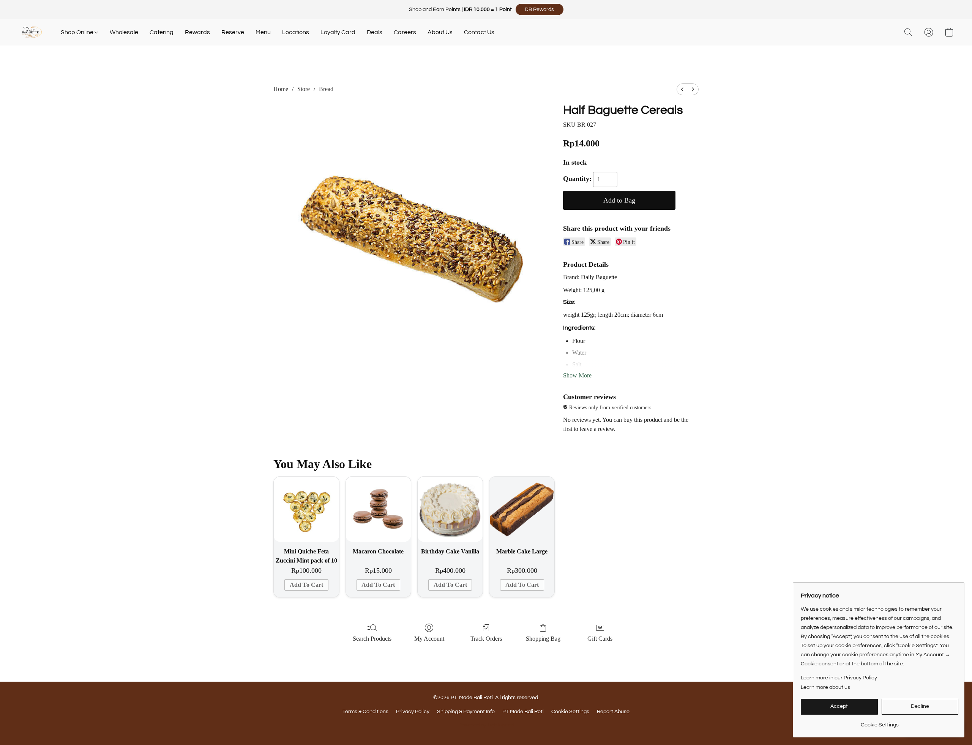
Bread (326, 89)
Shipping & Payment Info (466, 711)
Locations (295, 32)
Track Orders (486, 638)
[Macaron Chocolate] (378, 509)
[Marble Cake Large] (521, 509)
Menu (263, 32)
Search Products (372, 638)
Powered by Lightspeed (486, 725)
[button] (539, 9)
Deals (374, 32)
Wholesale (124, 32)
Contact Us (479, 32)
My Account (429, 638)
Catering (162, 32)
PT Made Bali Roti (523, 711)
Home (280, 89)
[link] (879, 722)
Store (303, 89)
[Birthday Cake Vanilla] (450, 509)
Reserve (232, 32)
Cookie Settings (570, 711)
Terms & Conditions (365, 711)
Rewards (197, 32)
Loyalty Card (337, 32)
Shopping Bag (543, 638)
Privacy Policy (412, 711)
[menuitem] (682, 89)
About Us (440, 32)
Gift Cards (599, 638)
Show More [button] (577, 375)
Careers (405, 32)
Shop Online (78, 32)
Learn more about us (825, 687)
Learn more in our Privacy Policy (839, 678)
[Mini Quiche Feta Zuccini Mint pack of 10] (306, 509)
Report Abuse (613, 711)
